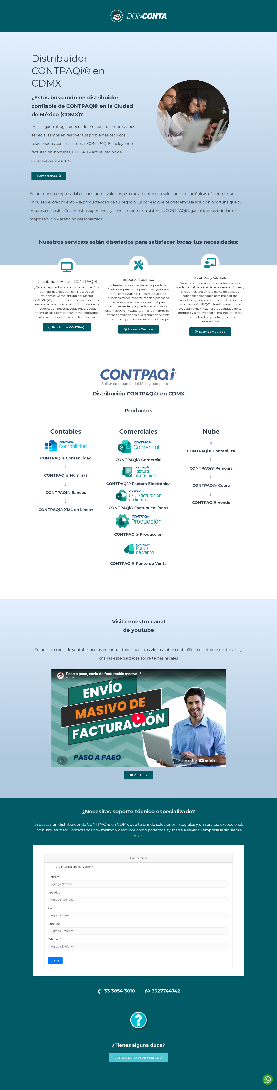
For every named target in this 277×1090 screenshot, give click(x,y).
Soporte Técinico (138, 279)
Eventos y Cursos (210, 277)
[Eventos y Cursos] (210, 263)
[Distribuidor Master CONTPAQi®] (66, 267)
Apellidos (54, 892)
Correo (52, 908)
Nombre (53, 877)
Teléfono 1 (54, 939)
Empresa (54, 923)
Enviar (55, 960)
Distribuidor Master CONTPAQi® (66, 281)
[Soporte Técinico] (138, 265)
